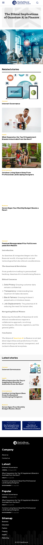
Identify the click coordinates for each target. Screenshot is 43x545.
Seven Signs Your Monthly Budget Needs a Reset (20, 209)
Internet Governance (11, 104)
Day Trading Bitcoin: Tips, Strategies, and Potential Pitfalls (11, 426)
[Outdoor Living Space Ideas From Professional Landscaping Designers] (21, 155)
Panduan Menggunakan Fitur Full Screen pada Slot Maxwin (19, 244)
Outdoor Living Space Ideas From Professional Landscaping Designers (18, 174)
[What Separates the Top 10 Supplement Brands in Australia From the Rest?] (21, 120)
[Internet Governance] (21, 86)
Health (4, 134)
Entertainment (7, 170)
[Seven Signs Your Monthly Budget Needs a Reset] (21, 191)
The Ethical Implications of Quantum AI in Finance (31, 426)
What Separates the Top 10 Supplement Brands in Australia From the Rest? (19, 138)
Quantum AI (19, 338)
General (4, 101)
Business (5, 205)
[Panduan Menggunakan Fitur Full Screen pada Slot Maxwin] (21, 226)
